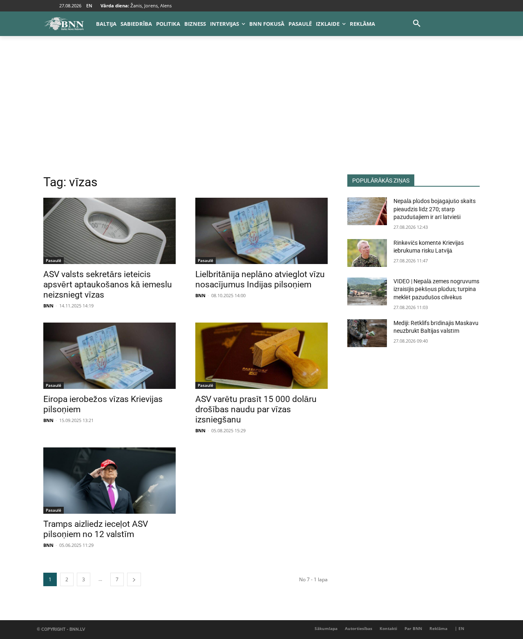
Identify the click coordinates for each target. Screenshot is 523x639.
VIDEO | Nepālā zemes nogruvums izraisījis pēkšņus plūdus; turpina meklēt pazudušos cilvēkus (436, 289)
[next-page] (134, 579)
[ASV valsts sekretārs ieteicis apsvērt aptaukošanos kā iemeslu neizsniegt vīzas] (109, 231)
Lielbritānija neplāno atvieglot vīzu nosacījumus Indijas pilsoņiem (260, 279)
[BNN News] (63, 24)
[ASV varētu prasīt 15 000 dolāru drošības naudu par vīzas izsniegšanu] (261, 356)
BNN (48, 306)
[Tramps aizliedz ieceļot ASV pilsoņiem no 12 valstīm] (109, 480)
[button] (417, 24)
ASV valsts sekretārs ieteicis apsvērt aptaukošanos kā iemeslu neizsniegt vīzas (107, 284)
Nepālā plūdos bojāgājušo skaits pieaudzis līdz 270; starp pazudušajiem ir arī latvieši (434, 209)
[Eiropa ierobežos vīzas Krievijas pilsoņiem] (109, 356)
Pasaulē (53, 260)
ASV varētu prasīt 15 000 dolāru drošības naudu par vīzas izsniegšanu (256, 409)
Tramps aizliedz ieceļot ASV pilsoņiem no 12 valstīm (95, 529)
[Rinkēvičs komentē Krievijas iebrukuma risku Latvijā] (367, 253)
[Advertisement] (261, 113)
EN (89, 5)
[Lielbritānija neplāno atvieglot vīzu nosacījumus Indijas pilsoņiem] (261, 231)
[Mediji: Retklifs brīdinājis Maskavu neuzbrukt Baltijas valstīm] (367, 333)
